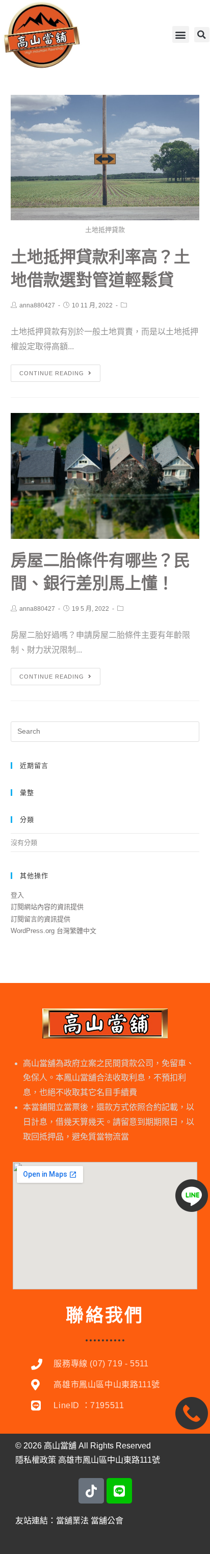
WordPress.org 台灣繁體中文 (53, 931)
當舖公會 (107, 1520)
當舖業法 (72, 1520)
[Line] (119, 1491)
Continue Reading (51, 373)
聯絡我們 (105, 1315)
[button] (180, 34)
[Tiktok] (91, 1491)
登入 (17, 895)
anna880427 (37, 305)
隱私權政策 (35, 1460)
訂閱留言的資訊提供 (40, 919)
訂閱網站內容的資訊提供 (47, 907)
